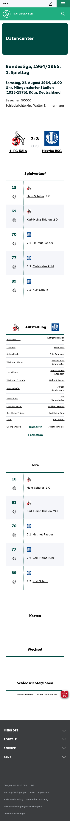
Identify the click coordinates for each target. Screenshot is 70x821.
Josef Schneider (56, 427)
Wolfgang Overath (16, 380)
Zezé (9, 420)
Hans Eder (59, 348)
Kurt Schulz (40, 289)
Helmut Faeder (43, 243)
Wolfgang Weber (15, 362)
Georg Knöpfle (14, 427)
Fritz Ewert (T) (14, 340)
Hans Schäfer (35, 196)
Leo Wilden (12, 372)
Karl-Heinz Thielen (39, 219)
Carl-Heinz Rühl (43, 266)
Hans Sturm (12, 398)
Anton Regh (12, 354)
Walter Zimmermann (48, 105)
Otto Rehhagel (57, 354)
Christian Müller (14, 407)
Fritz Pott (11, 348)
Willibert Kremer (56, 407)
